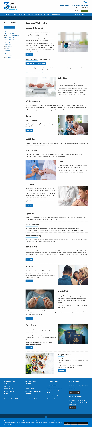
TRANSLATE (83, 14)
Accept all (67, 423)
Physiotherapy (8, 46)
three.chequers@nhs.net (55, 395)
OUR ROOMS (13, 14)
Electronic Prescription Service (12, 35)
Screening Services (10, 52)
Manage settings (83, 423)
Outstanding (84, 10)
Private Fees (8, 48)
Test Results (8, 53)
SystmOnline (75, 5)
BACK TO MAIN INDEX (9, 27)
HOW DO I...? (29, 14)
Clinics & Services (9, 33)
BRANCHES (21, 14)
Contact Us (84, 5)
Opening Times (65, 5)
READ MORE (29, 54)
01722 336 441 (54, 385)
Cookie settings (8, 424)
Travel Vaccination (9, 55)
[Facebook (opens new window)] (46, 417)
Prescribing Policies (56, 14)
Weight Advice (8, 57)
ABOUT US (7, 14)
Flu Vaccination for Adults (11, 41)
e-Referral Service (9, 37)
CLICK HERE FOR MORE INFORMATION (36, 63)
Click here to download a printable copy (36, 72)
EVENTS (48, 14)
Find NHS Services (9, 39)
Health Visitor (8, 44)
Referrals (7, 50)
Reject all (74, 423)
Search (76, 14)
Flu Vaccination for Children (11, 42)
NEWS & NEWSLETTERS (40, 14)
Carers (6, 31)
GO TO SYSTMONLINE (74, 392)
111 (54, 398)
